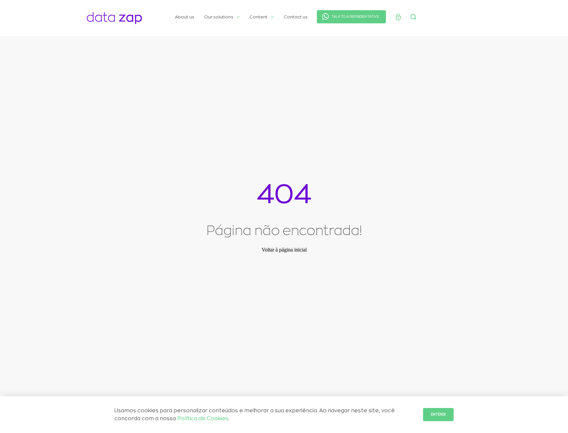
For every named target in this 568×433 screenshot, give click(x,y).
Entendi (438, 414)
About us (184, 17)
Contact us (296, 17)
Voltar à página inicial (284, 250)
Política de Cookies (202, 418)
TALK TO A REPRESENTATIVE (355, 16)
